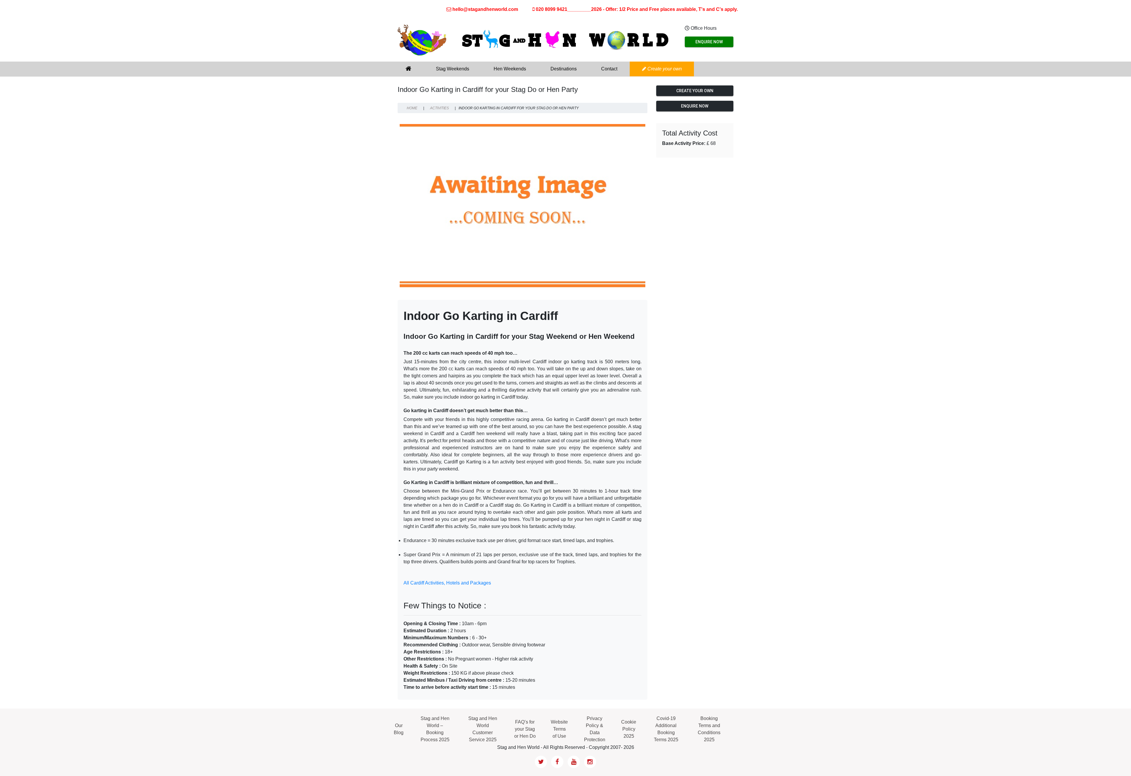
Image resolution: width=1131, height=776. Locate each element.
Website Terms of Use (559, 729)
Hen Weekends (510, 68)
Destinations (563, 68)
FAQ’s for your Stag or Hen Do (525, 729)
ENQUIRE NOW (709, 41)
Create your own (664, 68)
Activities (439, 108)
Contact (609, 68)
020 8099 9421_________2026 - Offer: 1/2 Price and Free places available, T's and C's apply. (636, 9)
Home (412, 108)
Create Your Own (694, 90)
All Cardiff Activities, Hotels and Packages (447, 582)
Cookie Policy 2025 (628, 729)
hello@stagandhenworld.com (485, 9)
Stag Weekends (452, 68)
